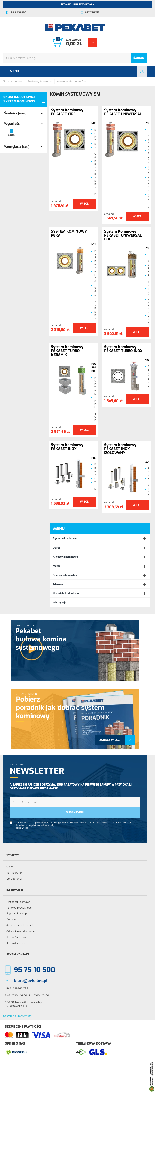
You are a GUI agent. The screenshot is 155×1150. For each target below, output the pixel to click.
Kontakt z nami (15, 943)
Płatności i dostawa (18, 902)
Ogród (57, 547)
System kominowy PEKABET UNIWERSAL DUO (123, 235)
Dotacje (11, 919)
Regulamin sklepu (17, 913)
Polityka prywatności (19, 907)
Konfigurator (14, 872)
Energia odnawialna (65, 575)
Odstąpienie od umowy (20, 931)
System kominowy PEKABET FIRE (67, 112)
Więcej (85, 204)
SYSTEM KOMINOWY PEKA (69, 234)
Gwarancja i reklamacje (20, 925)
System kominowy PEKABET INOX (67, 447)
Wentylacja (59, 602)
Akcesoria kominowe (65, 556)
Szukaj (138, 58)
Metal (56, 566)
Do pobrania (14, 878)
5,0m (11, 135)
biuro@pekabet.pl (30, 980)
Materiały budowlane (66, 593)
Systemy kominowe (65, 538)
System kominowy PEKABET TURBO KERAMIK (67, 351)
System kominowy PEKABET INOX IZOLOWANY (120, 449)
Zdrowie (58, 584)
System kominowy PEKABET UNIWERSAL (123, 112)
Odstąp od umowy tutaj (17, 1016)
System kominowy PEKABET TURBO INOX (123, 349)
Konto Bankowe (16, 937)
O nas (10, 867)
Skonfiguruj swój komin (77, 4)
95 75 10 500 (34, 969)
